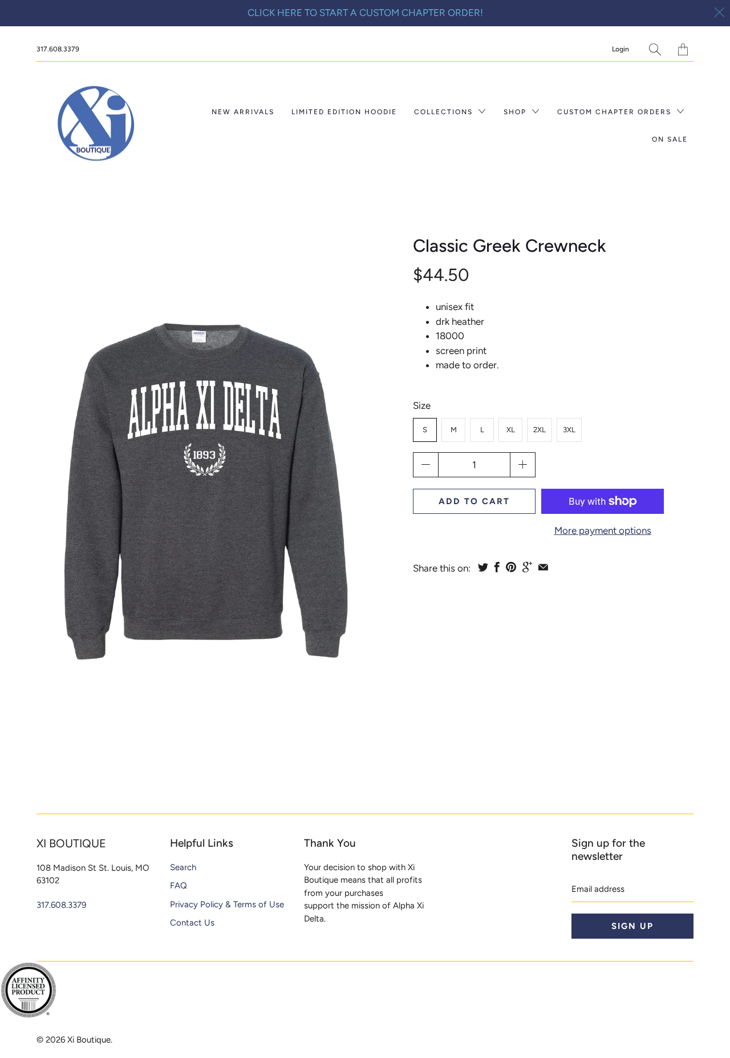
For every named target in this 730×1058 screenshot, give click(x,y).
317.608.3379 (57, 49)
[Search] (655, 49)
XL (510, 429)
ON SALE (670, 139)
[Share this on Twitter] (483, 567)
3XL (569, 429)
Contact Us (192, 923)
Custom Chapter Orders (615, 112)
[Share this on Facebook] (497, 567)
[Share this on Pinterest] (511, 567)
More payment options (602, 530)
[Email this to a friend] (543, 567)
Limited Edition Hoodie (344, 112)
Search (183, 867)
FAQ (178, 885)
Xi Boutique (89, 1040)
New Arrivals (243, 112)
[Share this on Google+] (527, 567)
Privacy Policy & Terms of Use (227, 904)
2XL (539, 429)
